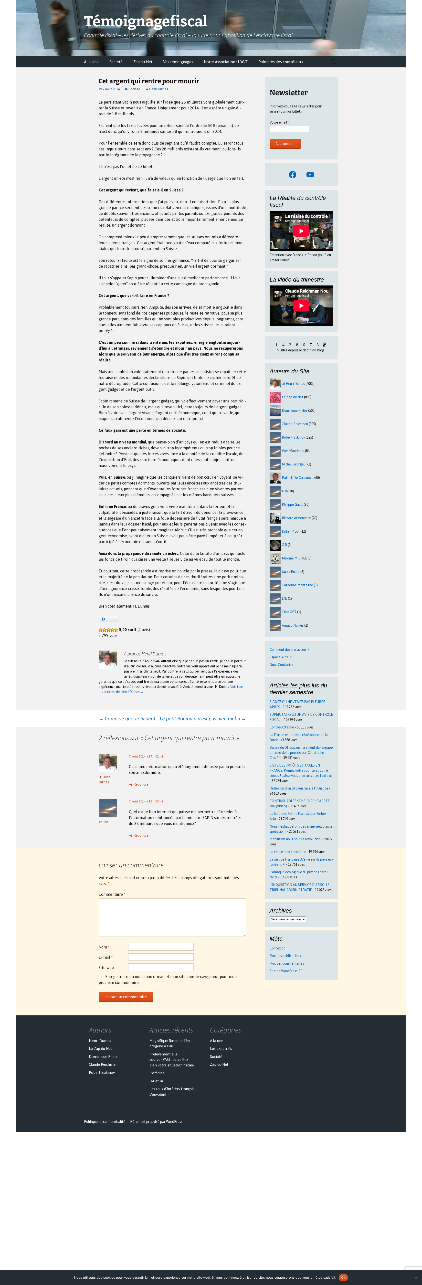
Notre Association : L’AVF (226, 62)
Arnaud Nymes (293, 625)
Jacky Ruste (291, 572)
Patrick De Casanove (298, 478)
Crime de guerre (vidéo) (127, 718)
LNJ (284, 598)
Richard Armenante (296, 518)
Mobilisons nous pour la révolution (295, 839)
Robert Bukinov (293, 437)
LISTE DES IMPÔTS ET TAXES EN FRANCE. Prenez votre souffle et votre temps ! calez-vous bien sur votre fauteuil (301, 770)
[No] (415, 1277)
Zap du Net (142, 62)
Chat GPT (289, 612)
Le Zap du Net (292, 397)
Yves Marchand (293, 451)
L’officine (156, 1073)
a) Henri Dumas (293, 384)
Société (116, 62)
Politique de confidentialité (104, 1122)
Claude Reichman (295, 424)
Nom (104, 947)
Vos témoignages (178, 62)
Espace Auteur (281, 657)
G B (284, 545)
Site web (106, 967)
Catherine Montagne (297, 585)
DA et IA (156, 1081)
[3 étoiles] (108, 630)
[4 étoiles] (112, 630)
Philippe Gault (292, 504)
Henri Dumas (158, 89)
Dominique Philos (294, 410)
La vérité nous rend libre (288, 852)
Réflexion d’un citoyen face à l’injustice (299, 788)
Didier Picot (291, 531)
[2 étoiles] (104, 630)
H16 (285, 491)
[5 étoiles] (116, 630)
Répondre (141, 784)
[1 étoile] (101, 630)
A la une (216, 1041)
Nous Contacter (282, 665)
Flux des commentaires (287, 963)
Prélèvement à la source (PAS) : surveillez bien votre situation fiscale (171, 1059)
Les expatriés (221, 1048)
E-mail (106, 957)
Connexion (277, 948)
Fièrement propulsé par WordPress (156, 1122)
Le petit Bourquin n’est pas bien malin (203, 718)
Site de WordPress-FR (286, 971)
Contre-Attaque (282, 727)
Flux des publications (285, 956)
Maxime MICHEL (294, 558)
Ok (343, 1277)
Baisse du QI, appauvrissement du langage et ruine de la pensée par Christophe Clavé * (301, 753)
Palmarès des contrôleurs (280, 62)
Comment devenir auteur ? (289, 650)
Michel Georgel (293, 464)
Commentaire (112, 894)
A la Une (91, 62)
